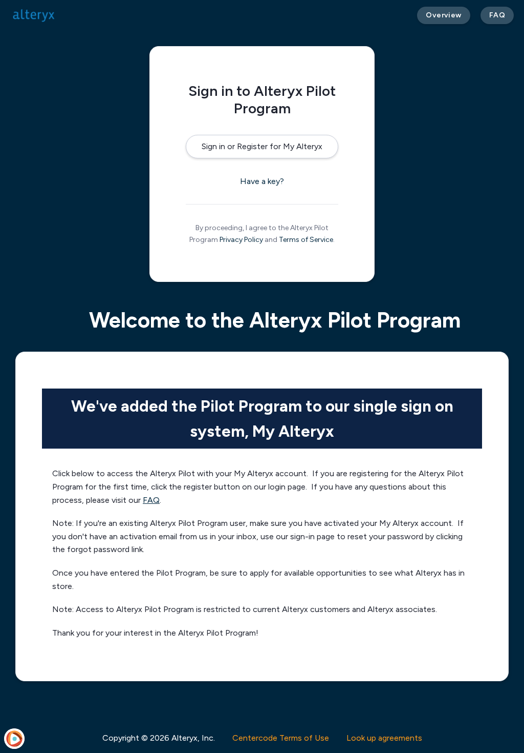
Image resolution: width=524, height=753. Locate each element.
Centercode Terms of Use (280, 738)
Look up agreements (384, 738)
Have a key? (262, 181)
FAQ (151, 500)
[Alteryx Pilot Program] (34, 15)
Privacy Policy (241, 239)
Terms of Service (306, 239)
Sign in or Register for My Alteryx (262, 146)
